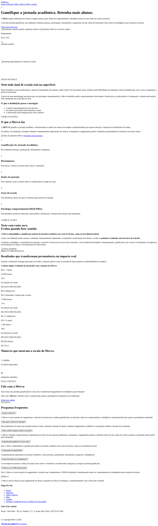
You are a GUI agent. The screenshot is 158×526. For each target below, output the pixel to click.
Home (3, 4)
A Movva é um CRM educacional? (14, 468)
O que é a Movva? (8, 413)
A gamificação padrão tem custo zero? (16, 442)
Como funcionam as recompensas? (14, 459)
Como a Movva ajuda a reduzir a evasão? (17, 431)
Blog (28, 4)
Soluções (9, 4)
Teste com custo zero (9, 27)
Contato (34, 4)
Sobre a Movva (20, 4)
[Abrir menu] (2, 7)
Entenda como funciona (33, 136)
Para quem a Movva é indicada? (13, 422)
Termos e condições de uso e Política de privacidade (26, 502)
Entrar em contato (8, 400)
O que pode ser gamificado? (12, 450)
